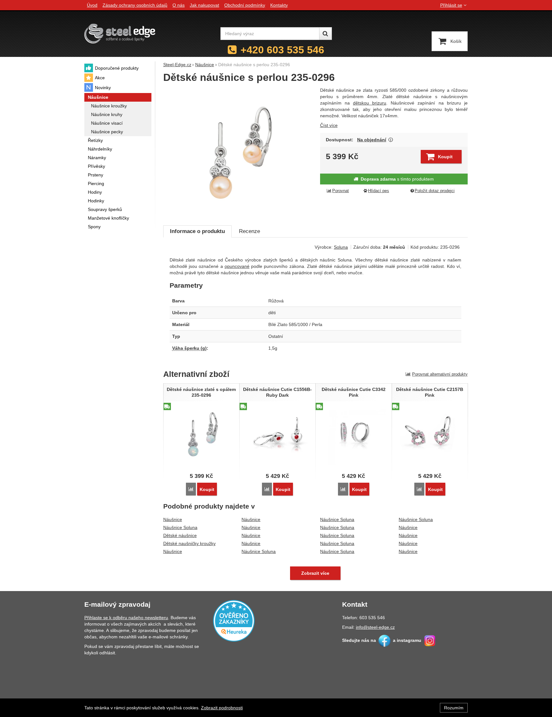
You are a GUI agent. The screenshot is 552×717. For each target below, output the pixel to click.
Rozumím (454, 707)
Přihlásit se (451, 5)
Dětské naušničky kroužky (189, 543)
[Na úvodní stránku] (119, 33)
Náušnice (172, 519)
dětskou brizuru (369, 102)
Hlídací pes (378, 191)
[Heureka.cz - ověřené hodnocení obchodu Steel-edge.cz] (234, 620)
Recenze (249, 231)
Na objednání (371, 139)
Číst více (329, 125)
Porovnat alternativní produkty (440, 374)
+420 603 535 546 (282, 50)
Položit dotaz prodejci (435, 191)
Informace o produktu (197, 231)
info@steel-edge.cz (375, 627)
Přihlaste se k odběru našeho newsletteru (126, 617)
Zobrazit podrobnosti (222, 707)
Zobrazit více (390, 139)
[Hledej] (325, 33)
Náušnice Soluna (180, 527)
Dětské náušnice (180, 535)
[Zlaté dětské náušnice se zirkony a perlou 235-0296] (237, 153)
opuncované (237, 266)
